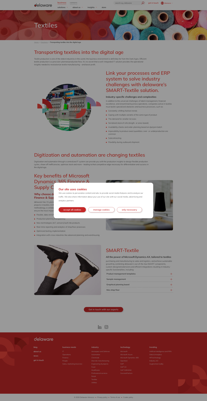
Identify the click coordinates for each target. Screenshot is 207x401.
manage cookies (101, 209)
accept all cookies (72, 209)
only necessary (129, 209)
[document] (103, 200)
